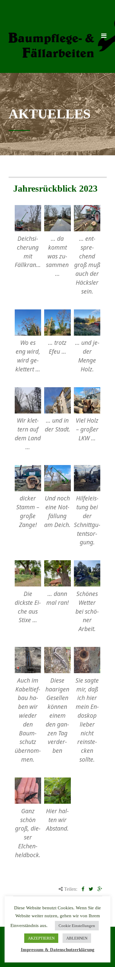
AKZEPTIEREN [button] (41, 938)
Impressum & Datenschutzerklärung (57, 949)
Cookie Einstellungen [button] (77, 925)
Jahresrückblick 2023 (55, 188)
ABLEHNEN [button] (76, 938)
